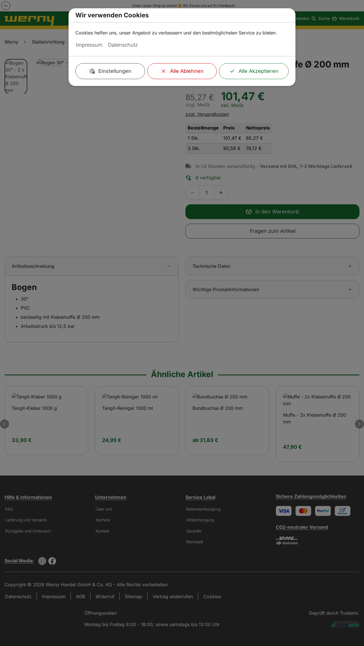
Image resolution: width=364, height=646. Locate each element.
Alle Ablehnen (187, 71)
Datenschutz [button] (123, 45)
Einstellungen (114, 71)
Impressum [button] (89, 45)
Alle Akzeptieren (258, 71)
